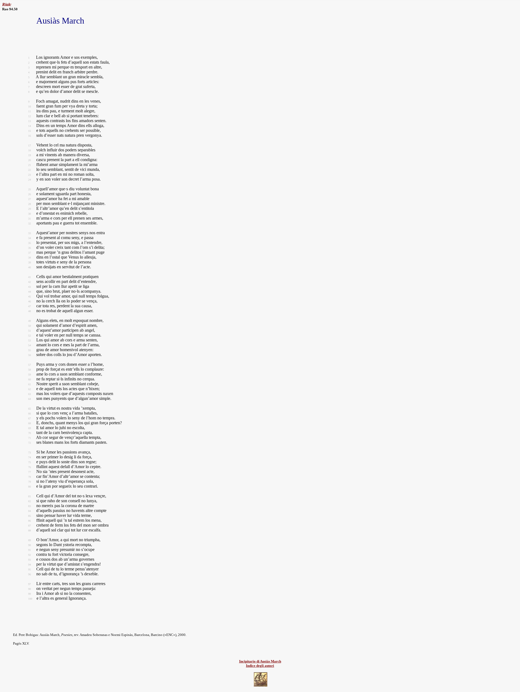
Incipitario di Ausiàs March (260, 661)
